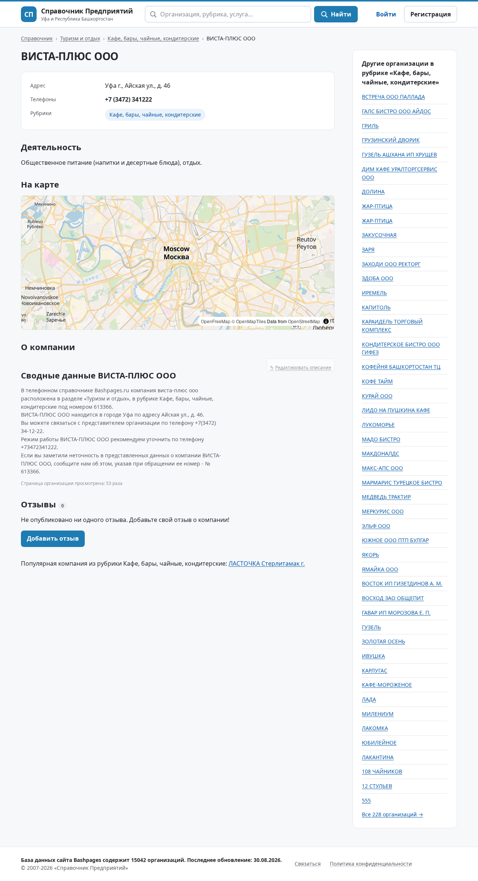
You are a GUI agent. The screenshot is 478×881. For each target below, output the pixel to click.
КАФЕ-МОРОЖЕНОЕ (387, 684)
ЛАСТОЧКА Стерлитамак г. (267, 563)
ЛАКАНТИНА (378, 757)
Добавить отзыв (53, 538)
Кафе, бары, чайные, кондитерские (153, 38)
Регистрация (430, 14)
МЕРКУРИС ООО (383, 511)
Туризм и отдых (80, 38)
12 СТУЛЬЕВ (377, 785)
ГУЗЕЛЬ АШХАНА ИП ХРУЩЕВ (399, 154)
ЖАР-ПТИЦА (377, 206)
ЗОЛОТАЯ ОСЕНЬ (383, 641)
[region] (177, 263)
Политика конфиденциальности (371, 863)
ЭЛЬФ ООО (376, 525)
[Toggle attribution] (326, 321)
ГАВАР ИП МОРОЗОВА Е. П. (396, 612)
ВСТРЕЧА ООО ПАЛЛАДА (393, 96)
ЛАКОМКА (375, 728)
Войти (386, 14)
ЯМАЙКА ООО (380, 569)
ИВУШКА (373, 655)
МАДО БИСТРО (381, 439)
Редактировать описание (300, 367)
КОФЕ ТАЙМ (377, 381)
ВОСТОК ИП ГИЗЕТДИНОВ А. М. (402, 583)
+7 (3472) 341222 (128, 99)
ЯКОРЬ (370, 554)
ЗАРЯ (368, 249)
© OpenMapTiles (249, 321)
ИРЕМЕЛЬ (374, 292)
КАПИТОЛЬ (376, 307)
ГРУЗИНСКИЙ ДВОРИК (391, 139)
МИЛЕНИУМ (378, 713)
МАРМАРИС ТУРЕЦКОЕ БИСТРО (402, 482)
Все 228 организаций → (392, 814)
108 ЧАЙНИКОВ (382, 771)
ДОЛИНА (373, 191)
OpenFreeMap (215, 321)
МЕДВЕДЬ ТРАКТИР (386, 496)
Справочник (37, 38)
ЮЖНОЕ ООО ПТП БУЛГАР (395, 540)
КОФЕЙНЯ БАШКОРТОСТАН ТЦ (401, 366)
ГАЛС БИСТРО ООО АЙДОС (396, 111)
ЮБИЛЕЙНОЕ (379, 742)
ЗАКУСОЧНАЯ (379, 234)
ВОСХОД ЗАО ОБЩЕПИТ (393, 598)
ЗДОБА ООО (377, 278)
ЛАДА (369, 699)
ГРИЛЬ (370, 125)
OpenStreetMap (304, 321)
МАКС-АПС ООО (382, 468)
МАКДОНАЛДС (380, 453)
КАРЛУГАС (374, 670)
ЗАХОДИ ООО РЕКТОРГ (391, 264)
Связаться (308, 863)
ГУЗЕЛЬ (371, 627)
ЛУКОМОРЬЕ (378, 424)
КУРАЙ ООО (377, 395)
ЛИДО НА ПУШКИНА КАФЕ (396, 410)
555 (366, 800)
